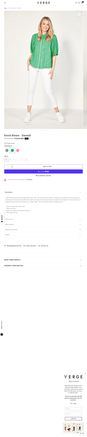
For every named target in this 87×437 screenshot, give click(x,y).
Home (5, 8)
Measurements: (9, 224)
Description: (9, 192)
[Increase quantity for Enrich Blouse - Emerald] (10, 166)
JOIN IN (73, 418)
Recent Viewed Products (12, 260)
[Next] (46, 130)
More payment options (43, 175)
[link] (73, 428)
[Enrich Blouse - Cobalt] (7, 150)
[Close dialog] (85, 373)
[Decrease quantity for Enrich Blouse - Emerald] (5, 166)
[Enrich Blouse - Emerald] (12, 150)
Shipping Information (11, 229)
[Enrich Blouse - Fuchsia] (17, 150)
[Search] (79, 3)
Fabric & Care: (9, 219)
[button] (73, 376)
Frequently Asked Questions (13, 265)
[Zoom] (79, 14)
